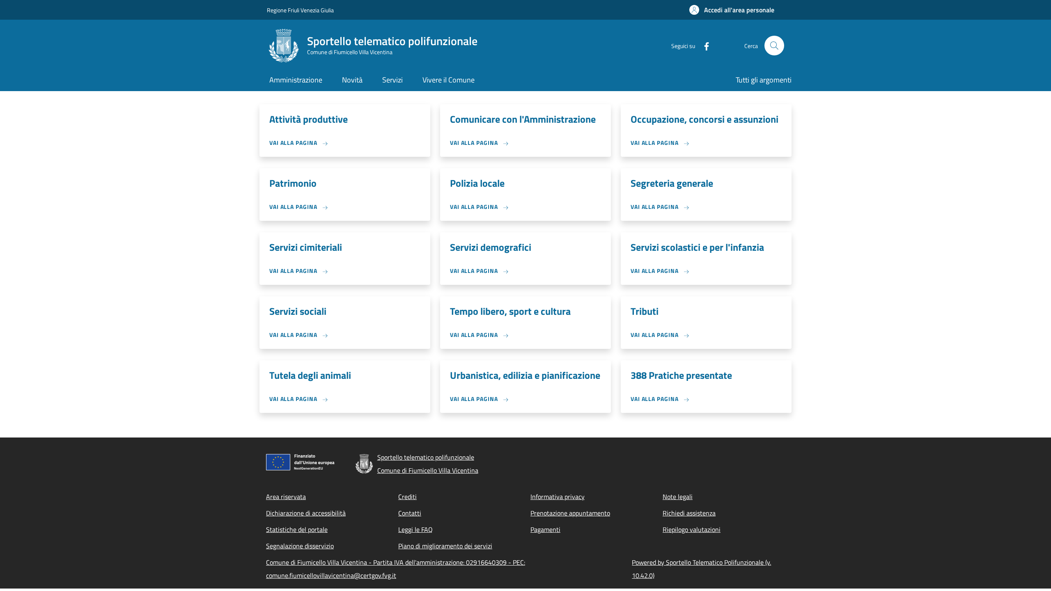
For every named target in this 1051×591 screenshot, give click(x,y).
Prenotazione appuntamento (570, 513)
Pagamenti (545, 529)
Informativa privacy (557, 497)
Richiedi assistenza (689, 513)
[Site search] (774, 45)
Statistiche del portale (297, 529)
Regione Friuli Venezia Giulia (300, 10)
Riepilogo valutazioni (692, 529)
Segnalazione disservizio (300, 546)
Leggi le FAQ (415, 529)
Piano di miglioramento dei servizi (445, 546)
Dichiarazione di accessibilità (306, 513)
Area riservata (286, 497)
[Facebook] (703, 45)
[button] (731, 10)
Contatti (409, 513)
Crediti (407, 497)
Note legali (678, 497)
